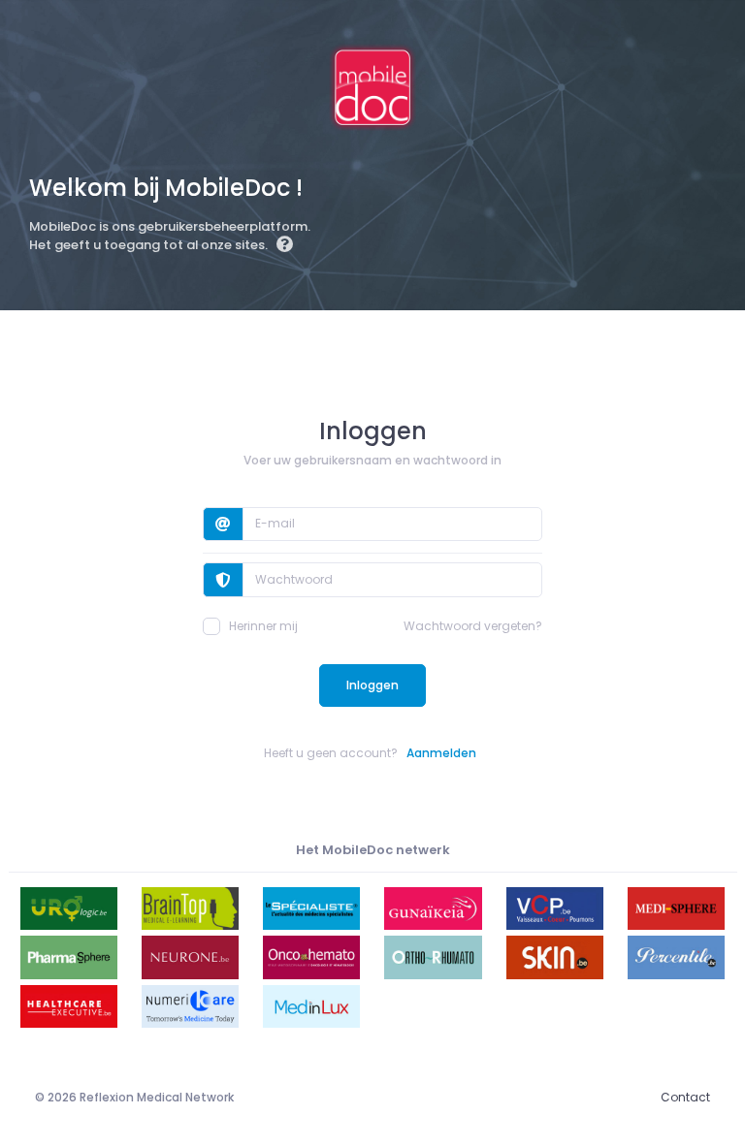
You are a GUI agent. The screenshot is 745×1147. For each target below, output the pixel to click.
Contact (685, 1097)
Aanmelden (441, 753)
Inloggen (372, 685)
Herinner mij (263, 626)
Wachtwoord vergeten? (473, 626)
